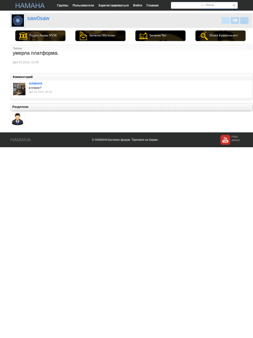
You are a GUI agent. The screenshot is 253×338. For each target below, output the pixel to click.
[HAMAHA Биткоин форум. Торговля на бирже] (30, 5)
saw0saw (38, 18)
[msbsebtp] (17, 119)
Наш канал (236, 138)
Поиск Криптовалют (224, 35)
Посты (210, 4)
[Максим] (19, 89)
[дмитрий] (17, 20)
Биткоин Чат (158, 35)
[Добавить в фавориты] (249, 47)
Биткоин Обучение (102, 35)
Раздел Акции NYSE (43, 35)
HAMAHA (35, 83)
